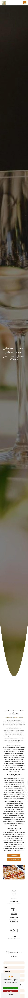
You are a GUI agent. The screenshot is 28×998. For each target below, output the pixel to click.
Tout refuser (10, 991)
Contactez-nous (15, 859)
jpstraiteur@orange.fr (14, 939)
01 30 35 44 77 (14, 922)
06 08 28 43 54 (14, 920)
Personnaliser (10, 994)
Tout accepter (10, 988)
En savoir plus (14, 855)
